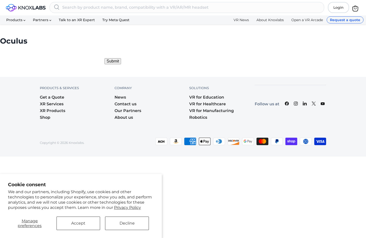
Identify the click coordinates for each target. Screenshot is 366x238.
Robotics (198, 117)
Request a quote (345, 20)
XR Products (52, 110)
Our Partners (128, 110)
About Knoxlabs (270, 20)
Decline (127, 223)
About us (124, 117)
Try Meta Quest (115, 20)
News (120, 97)
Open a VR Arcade (307, 20)
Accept (78, 223)
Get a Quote (52, 97)
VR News (241, 20)
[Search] (57, 7)
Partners (41, 20)
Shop (45, 117)
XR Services (51, 104)
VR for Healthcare (207, 104)
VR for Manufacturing (211, 110)
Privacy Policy (127, 207)
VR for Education (206, 97)
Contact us (125, 104)
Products (14, 20)
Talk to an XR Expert (77, 20)
